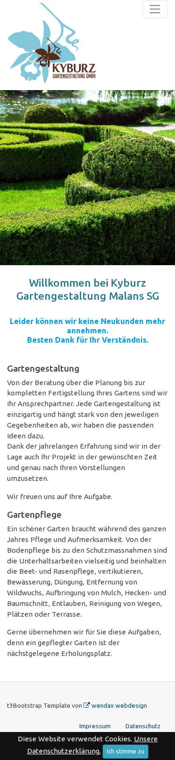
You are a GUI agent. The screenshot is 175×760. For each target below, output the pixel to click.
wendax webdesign (119, 705)
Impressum (95, 726)
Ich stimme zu (125, 751)
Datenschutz (143, 726)
